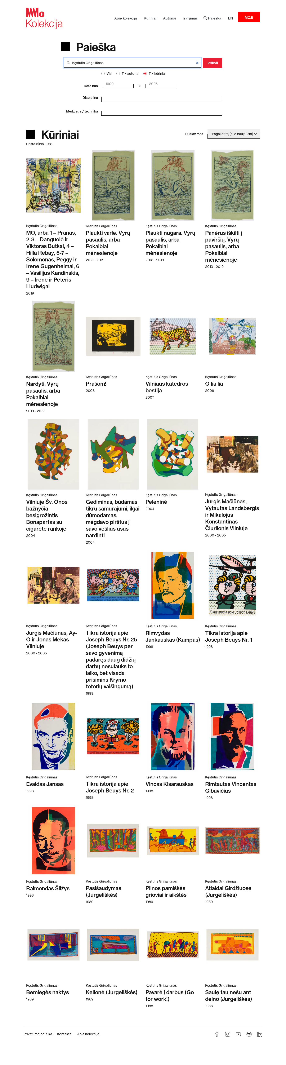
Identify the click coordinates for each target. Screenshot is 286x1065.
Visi (109, 73)
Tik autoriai (130, 73)
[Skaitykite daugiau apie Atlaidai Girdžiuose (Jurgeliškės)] (232, 840)
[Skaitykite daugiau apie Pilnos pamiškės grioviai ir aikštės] (173, 840)
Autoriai (169, 18)
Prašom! (96, 383)
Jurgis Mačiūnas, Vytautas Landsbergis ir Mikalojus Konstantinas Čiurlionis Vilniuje (232, 514)
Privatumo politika (38, 1034)
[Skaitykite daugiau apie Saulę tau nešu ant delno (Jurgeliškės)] (232, 944)
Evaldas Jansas (45, 784)
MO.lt (249, 18)
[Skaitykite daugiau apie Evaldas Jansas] (53, 736)
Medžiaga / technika (82, 111)
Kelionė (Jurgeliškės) (112, 992)
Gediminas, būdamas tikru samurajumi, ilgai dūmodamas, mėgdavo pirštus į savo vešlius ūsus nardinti (112, 519)
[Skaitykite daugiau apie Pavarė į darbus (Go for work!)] (173, 944)
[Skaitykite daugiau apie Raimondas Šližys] (53, 840)
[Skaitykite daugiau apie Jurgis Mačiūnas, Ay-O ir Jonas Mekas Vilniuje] (53, 585)
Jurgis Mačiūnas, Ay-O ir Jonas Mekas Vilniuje (51, 639)
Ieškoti (212, 63)
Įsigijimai (190, 18)
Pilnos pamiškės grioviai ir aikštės (166, 891)
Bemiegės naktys (47, 992)
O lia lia (214, 383)
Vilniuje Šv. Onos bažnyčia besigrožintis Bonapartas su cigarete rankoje (46, 515)
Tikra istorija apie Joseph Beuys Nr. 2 (110, 787)
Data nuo (91, 86)
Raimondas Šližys (48, 888)
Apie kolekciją (125, 18)
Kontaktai (64, 1034)
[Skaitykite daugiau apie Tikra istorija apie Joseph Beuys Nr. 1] (232, 585)
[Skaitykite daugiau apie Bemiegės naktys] (53, 944)
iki (139, 86)
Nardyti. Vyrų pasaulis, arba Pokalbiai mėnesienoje (43, 394)
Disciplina (90, 98)
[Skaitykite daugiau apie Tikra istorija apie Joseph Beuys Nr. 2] (113, 736)
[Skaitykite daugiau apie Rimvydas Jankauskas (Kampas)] (173, 585)
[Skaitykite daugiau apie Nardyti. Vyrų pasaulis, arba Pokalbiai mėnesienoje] (53, 336)
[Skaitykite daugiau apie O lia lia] (232, 336)
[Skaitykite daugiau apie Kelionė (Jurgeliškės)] (113, 944)
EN (230, 18)
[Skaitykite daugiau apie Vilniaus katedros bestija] (173, 336)
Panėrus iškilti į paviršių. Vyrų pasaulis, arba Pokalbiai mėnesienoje (223, 246)
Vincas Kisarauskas (169, 784)
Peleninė (156, 502)
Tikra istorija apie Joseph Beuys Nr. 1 (228, 636)
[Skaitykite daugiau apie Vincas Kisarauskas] (173, 736)
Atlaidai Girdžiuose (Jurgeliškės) (228, 891)
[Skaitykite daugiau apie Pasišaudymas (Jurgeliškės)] (113, 840)
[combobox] (159, 97)
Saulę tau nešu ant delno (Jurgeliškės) (228, 995)
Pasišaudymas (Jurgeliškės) (103, 891)
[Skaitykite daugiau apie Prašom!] (113, 336)
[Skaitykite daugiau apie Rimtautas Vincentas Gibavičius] (232, 736)
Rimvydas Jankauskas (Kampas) (173, 636)
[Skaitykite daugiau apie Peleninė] (173, 454)
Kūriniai (150, 18)
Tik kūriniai (157, 73)
